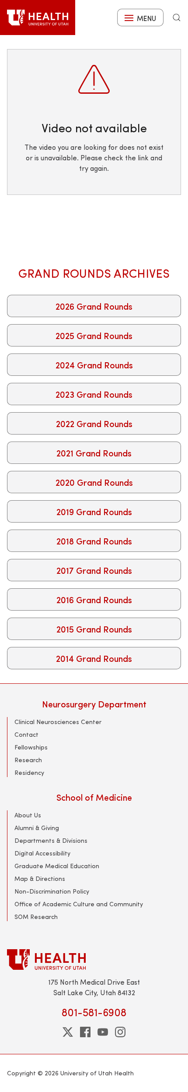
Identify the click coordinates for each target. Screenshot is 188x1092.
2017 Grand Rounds (94, 570)
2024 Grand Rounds (94, 365)
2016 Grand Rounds (94, 599)
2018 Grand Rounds (94, 541)
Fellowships (31, 747)
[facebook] (85, 1032)
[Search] (176, 17)
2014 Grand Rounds (94, 658)
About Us (27, 815)
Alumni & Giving (36, 827)
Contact (26, 734)
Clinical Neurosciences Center (57, 721)
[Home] (37, 17)
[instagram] (120, 1032)
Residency (29, 772)
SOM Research (36, 916)
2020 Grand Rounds (94, 482)
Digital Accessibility (42, 853)
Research (28, 760)
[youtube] (102, 1032)
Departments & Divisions (50, 840)
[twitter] (68, 1032)
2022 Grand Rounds (94, 423)
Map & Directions (39, 878)
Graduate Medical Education (56, 866)
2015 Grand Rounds (94, 629)
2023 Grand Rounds (94, 394)
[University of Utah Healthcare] (94, 959)
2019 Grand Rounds (94, 511)
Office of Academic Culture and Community (78, 904)
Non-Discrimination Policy (51, 891)
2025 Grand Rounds (94, 335)
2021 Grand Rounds (94, 453)
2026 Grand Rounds (94, 306)
